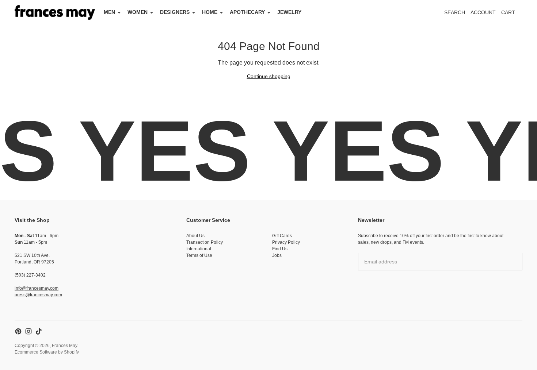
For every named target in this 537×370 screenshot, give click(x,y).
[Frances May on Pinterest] (18, 331)
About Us (195, 235)
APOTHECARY (247, 12)
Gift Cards (282, 235)
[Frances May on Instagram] (28, 331)
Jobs (277, 255)
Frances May (64, 345)
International (198, 248)
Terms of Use (199, 255)
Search (454, 12)
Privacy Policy (286, 242)
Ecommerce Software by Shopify (47, 352)
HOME (209, 12)
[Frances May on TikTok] (38, 331)
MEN (109, 12)
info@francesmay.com (36, 288)
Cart (512, 14)
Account (483, 12)
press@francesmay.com (38, 294)
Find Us (279, 248)
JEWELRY (289, 12)
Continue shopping (268, 76)
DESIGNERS (175, 12)
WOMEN (137, 12)
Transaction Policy (204, 242)
